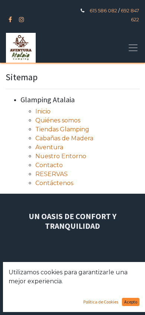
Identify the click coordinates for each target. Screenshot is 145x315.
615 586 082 (103, 10)
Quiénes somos (57, 120)
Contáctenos (54, 183)
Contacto (49, 165)
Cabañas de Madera (64, 138)
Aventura (49, 147)
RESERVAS (51, 174)
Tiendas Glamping (62, 129)
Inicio (43, 111)
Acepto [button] (130, 302)
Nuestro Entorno (60, 156)
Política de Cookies (100, 302)
